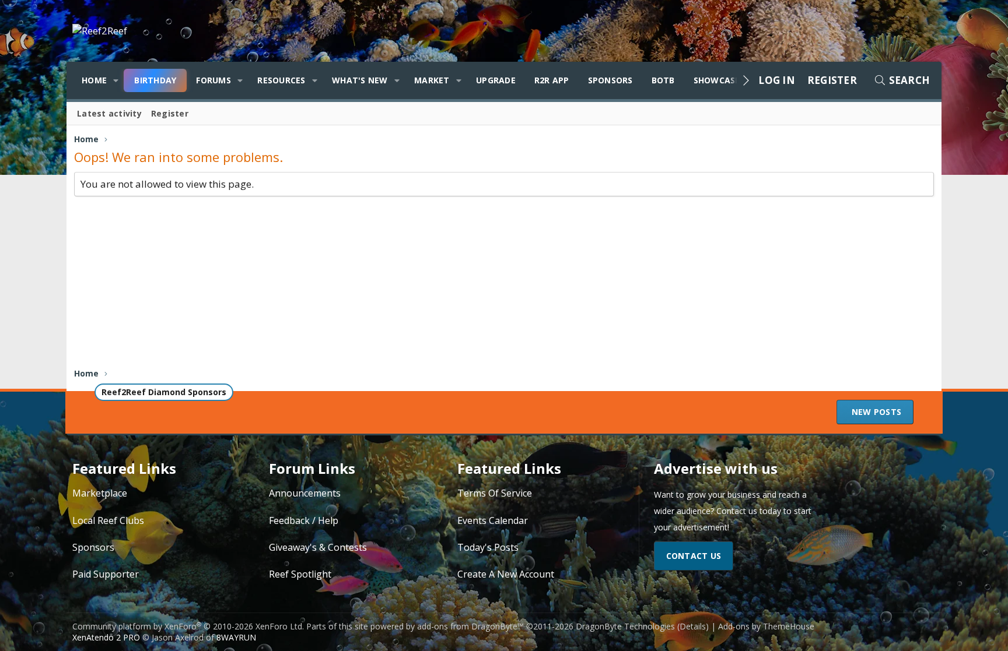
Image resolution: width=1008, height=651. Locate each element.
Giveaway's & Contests (318, 547)
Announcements (305, 493)
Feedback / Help (303, 520)
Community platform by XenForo (188, 626)
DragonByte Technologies (625, 626)
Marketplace (99, 493)
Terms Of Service (494, 493)
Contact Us (694, 555)
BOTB (663, 80)
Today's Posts (488, 547)
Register (169, 113)
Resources (281, 80)
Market (432, 80)
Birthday (155, 80)
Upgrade (496, 80)
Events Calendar (492, 520)
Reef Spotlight (300, 574)
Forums (213, 80)
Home (94, 80)
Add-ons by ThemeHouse (766, 626)
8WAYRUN (236, 637)
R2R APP (551, 80)
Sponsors (610, 80)
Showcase (717, 80)
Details (693, 626)
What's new (360, 80)
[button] (116, 80)
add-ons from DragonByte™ (470, 626)
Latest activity (109, 113)
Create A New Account (505, 574)
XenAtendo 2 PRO (106, 637)
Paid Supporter (105, 574)
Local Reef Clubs (108, 520)
